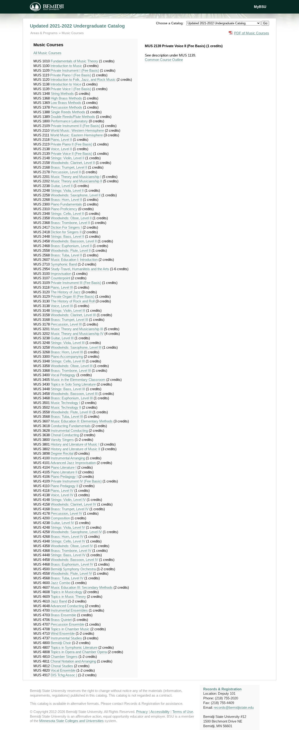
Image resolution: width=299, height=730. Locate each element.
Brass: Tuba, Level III (67, 416)
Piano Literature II (64, 472)
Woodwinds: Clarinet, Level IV (73, 504)
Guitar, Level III (62, 338)
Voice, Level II (61, 149)
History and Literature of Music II (75, 449)
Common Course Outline (164, 60)
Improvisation (61, 274)
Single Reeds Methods (68, 112)
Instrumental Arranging (68, 458)
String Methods (62, 94)
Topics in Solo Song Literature (73, 384)
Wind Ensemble (63, 633)
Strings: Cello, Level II (67, 214)
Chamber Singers (64, 657)
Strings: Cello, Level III (68, 361)
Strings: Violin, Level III (68, 310)
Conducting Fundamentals (71, 426)
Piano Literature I (63, 467)
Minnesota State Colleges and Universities (71, 721)
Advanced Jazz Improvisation (73, 463)
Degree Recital (62, 453)
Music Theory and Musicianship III (77, 329)
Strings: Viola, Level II (67, 190)
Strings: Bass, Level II (67, 236)
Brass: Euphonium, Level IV (72, 564)
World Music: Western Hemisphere (77, 130)
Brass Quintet (61, 620)
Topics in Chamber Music (70, 629)
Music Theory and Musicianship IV (77, 334)
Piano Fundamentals (66, 204)
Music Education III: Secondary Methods (82, 587)
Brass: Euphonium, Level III (72, 398)
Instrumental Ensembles (69, 610)
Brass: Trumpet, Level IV (70, 509)
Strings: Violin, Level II (67, 158)
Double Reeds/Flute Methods (73, 117)
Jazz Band (59, 601)
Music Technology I (65, 403)
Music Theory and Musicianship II (76, 181)
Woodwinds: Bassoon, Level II (74, 241)
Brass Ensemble (63, 615)
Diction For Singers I (66, 227)
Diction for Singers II (66, 232)
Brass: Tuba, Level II (66, 255)
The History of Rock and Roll (73, 301)
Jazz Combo (60, 583)
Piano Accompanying (67, 356)
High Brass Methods (66, 98)
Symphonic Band (64, 264)
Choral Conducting (65, 435)
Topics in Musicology (66, 592)
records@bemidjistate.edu (234, 707)
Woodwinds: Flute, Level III (71, 412)
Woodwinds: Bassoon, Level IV (74, 560)
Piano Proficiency (64, 209)
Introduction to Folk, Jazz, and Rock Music (83, 80)
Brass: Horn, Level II (66, 200)
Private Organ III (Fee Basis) (72, 296)
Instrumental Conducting (69, 430)
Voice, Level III (62, 306)
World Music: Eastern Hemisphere (76, 135)
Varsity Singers (62, 440)
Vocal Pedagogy (63, 375)
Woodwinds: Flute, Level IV (71, 573)
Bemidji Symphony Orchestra (73, 569)
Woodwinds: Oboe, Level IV (72, 546)
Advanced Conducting (67, 606)
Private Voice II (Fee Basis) (71, 154)
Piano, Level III (61, 287)
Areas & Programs (44, 33)
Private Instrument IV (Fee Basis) (76, 481)
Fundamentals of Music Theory (74, 61)
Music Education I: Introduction (74, 260)
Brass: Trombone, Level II (70, 223)
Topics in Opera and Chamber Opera (79, 652)
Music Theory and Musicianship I (76, 177)
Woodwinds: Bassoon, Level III (74, 394)
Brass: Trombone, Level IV (71, 551)
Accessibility (160, 712)
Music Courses (73, 33)
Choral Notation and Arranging (73, 661)
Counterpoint (60, 278)
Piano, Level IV (61, 491)
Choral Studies (62, 666)
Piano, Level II (61, 140)
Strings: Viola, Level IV (68, 527)
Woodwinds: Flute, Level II (71, 250)
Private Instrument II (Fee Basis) (75, 126)
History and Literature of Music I (75, 444)
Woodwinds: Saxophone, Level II (75, 195)
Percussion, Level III (66, 324)
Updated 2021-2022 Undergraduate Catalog (77, 25)
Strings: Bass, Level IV (68, 555)
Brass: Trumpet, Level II (69, 167)
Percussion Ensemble (67, 624)
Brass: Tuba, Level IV (67, 578)
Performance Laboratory (69, 121)
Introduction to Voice (65, 84)
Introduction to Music (66, 66)
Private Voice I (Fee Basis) (70, 89)
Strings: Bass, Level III (68, 389)
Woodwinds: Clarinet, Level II (73, 163)
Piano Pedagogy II (64, 486)
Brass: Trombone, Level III (71, 370)
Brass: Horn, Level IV (67, 537)
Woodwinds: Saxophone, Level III (76, 347)
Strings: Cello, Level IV (68, 541)
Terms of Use (182, 712)
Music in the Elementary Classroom (78, 380)
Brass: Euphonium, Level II (71, 246)
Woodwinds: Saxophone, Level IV (76, 532)
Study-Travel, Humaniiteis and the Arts (80, 269)
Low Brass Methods (66, 103)
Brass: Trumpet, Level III (69, 320)
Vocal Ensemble (63, 670)
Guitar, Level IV (62, 523)
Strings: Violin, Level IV (68, 500)
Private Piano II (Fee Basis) (71, 144)
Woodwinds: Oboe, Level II (71, 218)
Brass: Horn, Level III (67, 352)
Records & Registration (222, 689)
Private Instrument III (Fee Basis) (76, 283)
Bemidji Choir (61, 643)
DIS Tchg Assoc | (64, 675)
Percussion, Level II (66, 172)
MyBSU (260, 7)
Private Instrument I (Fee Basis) (74, 70)
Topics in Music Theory (68, 597)
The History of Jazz (66, 292)
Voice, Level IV (62, 495)
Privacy (142, 712)
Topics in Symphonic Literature (74, 647)
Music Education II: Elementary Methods (82, 421)
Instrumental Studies (66, 638)
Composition (60, 518)
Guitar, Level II (62, 186)
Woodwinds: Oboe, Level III (72, 366)
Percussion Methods (66, 107)
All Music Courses (47, 53)
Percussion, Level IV (66, 513)
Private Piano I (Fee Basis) (70, 75)
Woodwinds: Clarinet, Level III (73, 315)
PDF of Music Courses (251, 33)
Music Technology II (66, 407)
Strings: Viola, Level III (68, 343)
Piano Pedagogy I (64, 476)
